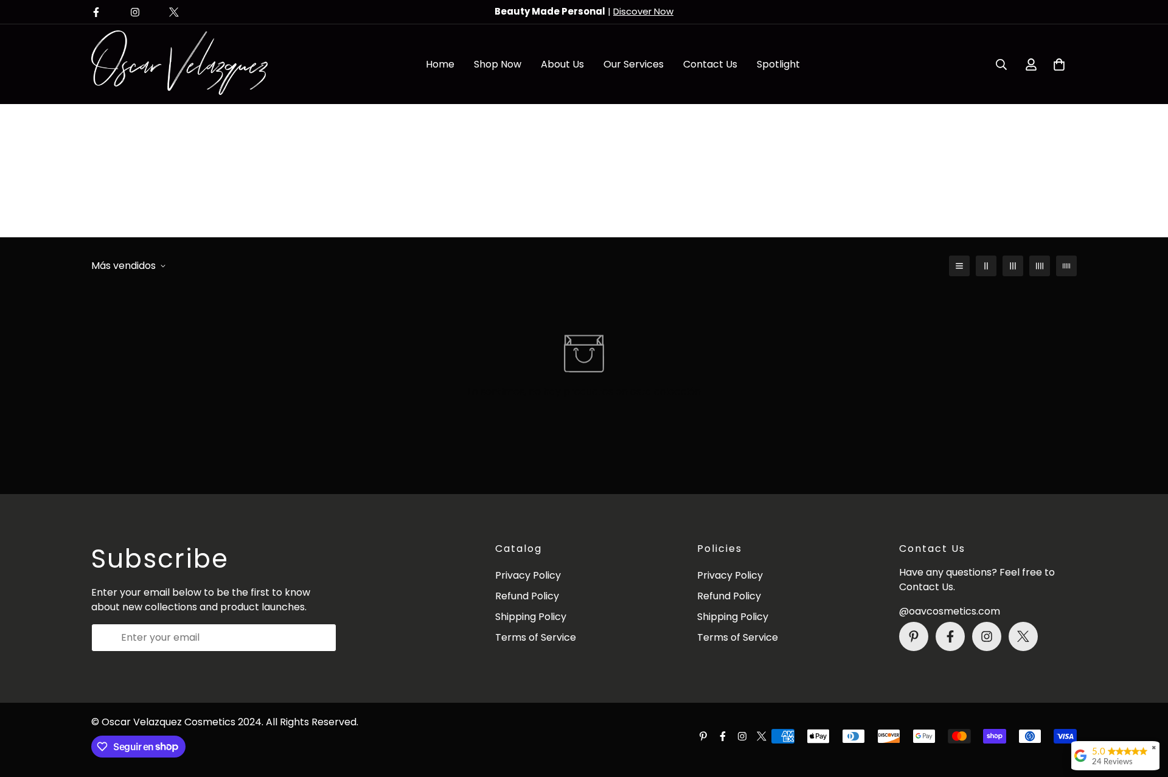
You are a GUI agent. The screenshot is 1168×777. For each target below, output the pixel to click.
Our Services (633, 64)
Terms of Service (535, 637)
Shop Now (497, 64)
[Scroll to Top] (1144, 711)
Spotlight (778, 64)
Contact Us (710, 64)
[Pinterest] (913, 636)
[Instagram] (135, 12)
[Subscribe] (322, 638)
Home (440, 64)
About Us (562, 64)
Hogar (555, 190)
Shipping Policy (530, 617)
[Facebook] (96, 12)
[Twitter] (174, 12)
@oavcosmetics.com (949, 611)
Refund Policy (527, 596)
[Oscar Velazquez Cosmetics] (179, 64)
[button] (1059, 64)
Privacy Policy (528, 575)
